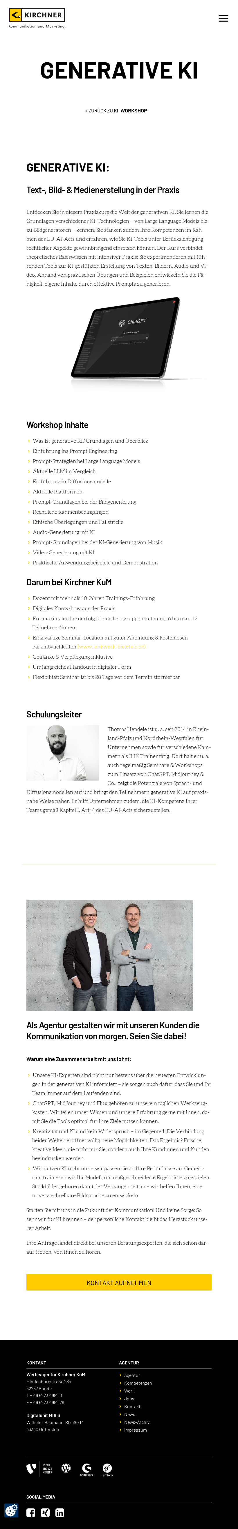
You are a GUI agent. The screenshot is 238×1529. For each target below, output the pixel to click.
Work (129, 1390)
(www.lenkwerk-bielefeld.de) (111, 647)
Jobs (135, 17)
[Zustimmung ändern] (11, 1510)
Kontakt (156, 17)
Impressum (135, 1430)
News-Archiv (136, 1422)
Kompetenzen (138, 1383)
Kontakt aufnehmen (119, 1282)
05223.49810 (186, 17)
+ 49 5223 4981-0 (46, 1395)
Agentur (132, 1375)
